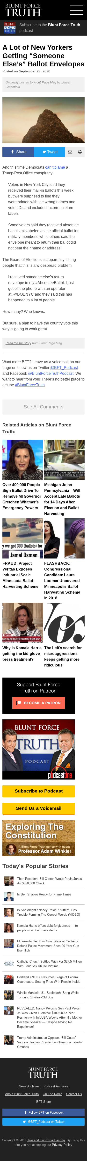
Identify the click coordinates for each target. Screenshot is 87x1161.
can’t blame (55, 167)
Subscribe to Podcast (39, 790)
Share (21, 152)
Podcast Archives (56, 1086)
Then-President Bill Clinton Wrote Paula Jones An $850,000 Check (49, 881)
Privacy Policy (62, 1145)
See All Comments (43, 406)
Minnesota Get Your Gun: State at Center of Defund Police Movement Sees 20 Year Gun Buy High (48, 945)
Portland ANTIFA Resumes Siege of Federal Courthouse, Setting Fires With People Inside (48, 979)
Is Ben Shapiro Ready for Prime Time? (44, 894)
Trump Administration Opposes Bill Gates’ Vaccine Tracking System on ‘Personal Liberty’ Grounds (50, 1042)
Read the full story (18, 343)
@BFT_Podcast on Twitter (46, 1121)
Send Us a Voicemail (38, 808)
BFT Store (43, 1102)
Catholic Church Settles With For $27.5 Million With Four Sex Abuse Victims (49, 964)
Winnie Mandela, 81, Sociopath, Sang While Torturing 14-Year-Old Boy (48, 995)
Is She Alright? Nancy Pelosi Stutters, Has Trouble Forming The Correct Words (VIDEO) (48, 912)
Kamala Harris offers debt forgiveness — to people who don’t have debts (47, 928)
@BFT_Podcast (64, 368)
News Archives (29, 1086)
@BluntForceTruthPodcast (50, 373)
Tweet (52, 152)
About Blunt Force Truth (22, 1094)
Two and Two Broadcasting (46, 1140)
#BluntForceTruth (30, 385)
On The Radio (52, 1094)
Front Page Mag (45, 82)
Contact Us (74, 1094)
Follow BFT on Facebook (46, 1112)
